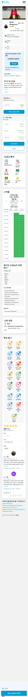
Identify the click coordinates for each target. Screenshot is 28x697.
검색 (5, 433)
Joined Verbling (18, 164)
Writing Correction (7, 509)
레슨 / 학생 (7, 181)
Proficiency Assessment (9, 505)
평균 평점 (18, 181)
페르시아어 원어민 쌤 (8, 515)
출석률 (6, 173)
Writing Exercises (8, 511)
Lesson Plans (6, 507)
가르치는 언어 (10, 35)
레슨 (8, 46)
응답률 (6, 163)
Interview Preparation (19, 509)
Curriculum (14, 507)
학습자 (9, 41)
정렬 (5, 446)
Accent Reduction (7, 503)
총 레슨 (17, 173)
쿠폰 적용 (14, 64)
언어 (5, 439)
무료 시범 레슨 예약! (14, 693)
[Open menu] (24, 2)
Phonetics (19, 505)
